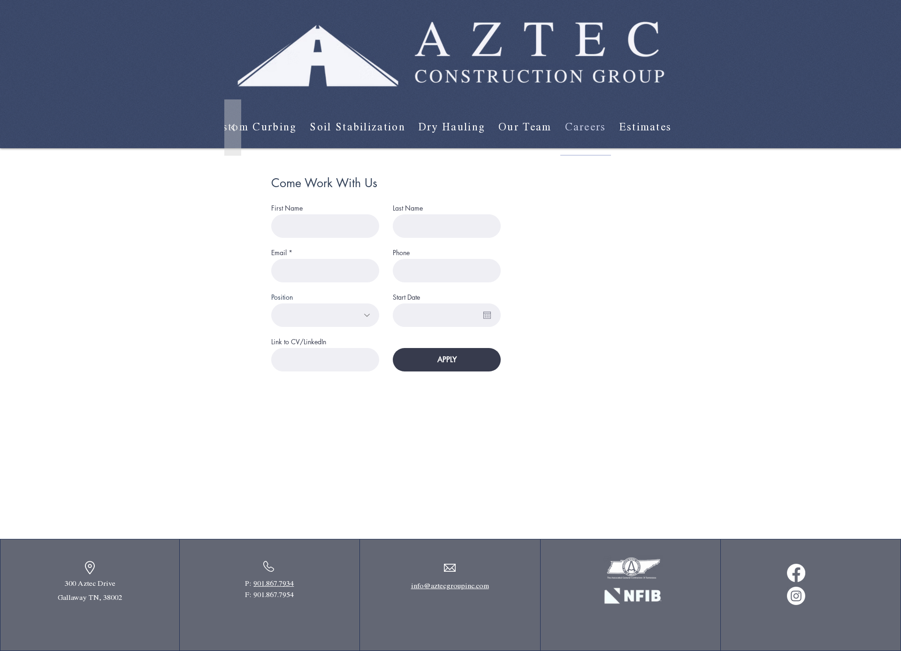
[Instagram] (796, 596)
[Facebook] (796, 573)
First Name (287, 208)
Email (279, 253)
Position (282, 297)
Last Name (408, 208)
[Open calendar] (487, 315)
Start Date (406, 297)
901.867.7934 (273, 583)
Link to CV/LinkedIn (298, 342)
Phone (401, 253)
